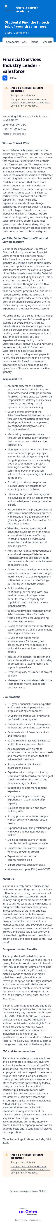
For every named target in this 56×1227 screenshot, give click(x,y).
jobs (24, 42)
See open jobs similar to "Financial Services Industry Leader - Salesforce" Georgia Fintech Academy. (30, 102)
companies (12, 42)
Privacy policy (21, 1220)
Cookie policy (35, 1220)
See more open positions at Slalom (28, 1190)
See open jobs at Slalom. (23, 95)
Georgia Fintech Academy (27, 9)
